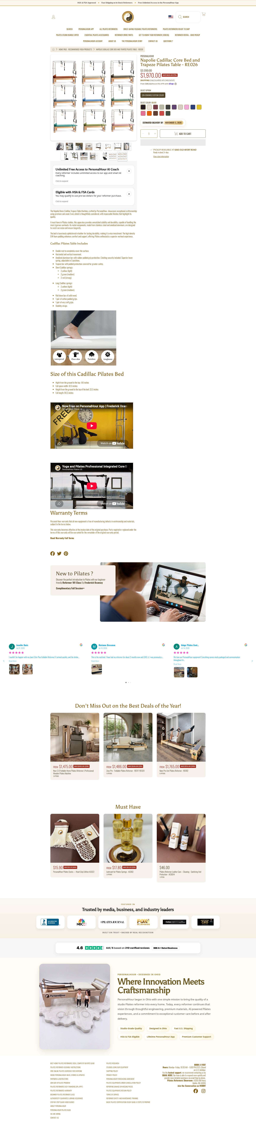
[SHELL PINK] (186, 107)
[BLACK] (143, 107)
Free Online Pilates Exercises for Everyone (66, 1071)
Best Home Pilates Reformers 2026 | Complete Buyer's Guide (72, 1063)
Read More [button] (13, 661)
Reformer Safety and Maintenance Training (122, 1098)
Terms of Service (112, 1094)
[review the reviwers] (81, 645)
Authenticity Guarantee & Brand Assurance (66, 1098)
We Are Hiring (55, 1113)
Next (133, 98)
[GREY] (168, 107)
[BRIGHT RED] (161, 113)
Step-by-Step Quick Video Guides (62, 1102)
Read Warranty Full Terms (62, 538)
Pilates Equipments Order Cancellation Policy (123, 1082)
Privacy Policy (111, 1075)
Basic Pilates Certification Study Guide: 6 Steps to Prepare (128, 1102)
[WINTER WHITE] (149, 107)
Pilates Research (112, 1063)
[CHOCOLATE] (155, 113)
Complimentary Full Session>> (70, 588)
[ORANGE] (149, 113)
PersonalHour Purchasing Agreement (120, 1078)
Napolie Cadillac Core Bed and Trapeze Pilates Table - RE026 (119, 49)
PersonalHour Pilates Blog (60, 1110)
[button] (188, 17)
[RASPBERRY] (143, 113)
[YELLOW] (199, 107)
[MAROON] (155, 107)
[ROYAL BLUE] (193, 107)
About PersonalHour (58, 1106)
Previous (54, 98)
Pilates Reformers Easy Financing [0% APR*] (66, 1086)
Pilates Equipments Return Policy (119, 1090)
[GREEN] (168, 113)
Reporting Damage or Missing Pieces (119, 1086)
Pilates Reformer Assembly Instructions (65, 1067)
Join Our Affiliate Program (60, 1082)
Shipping (144, 80)
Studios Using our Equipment (117, 1067)
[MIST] (161, 107)
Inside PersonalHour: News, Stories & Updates (67, 1075)
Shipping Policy (112, 1071)
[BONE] (180, 107)
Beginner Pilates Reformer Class (62, 1094)
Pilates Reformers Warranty (61, 1090)
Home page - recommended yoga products (75, 49)
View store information (161, 156)
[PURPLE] (174, 107)
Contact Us (54, 1117)
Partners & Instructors (59, 1078)
